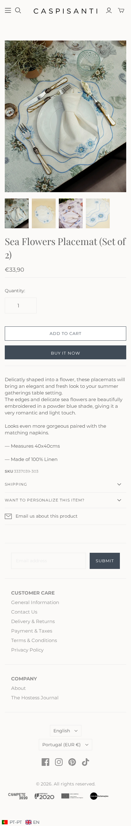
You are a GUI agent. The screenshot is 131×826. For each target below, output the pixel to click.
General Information (35, 602)
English (61, 731)
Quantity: (15, 290)
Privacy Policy (27, 650)
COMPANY (24, 679)
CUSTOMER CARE (33, 593)
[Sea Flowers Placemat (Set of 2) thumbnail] (17, 213)
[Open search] (18, 10)
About (18, 688)
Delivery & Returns (33, 621)
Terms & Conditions (34, 640)
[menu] (20, 822)
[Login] (109, 10)
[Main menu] (8, 10)
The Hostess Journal (35, 698)
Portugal (61, 744)
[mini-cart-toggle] (121, 10)
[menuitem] (32, 822)
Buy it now (65, 353)
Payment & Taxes (31, 631)
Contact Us (24, 612)
